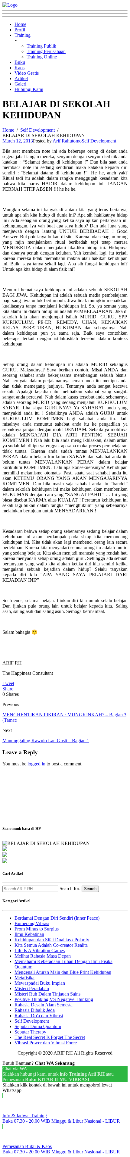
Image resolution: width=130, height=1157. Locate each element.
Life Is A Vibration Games (40, 950)
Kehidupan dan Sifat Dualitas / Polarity (52, 939)
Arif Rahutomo (67, 140)
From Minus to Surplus (37, 928)
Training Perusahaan (46, 51)
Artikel (21, 78)
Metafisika (24, 977)
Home (20, 24)
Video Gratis (27, 73)
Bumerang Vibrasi (32, 923)
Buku (20, 62)
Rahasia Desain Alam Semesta (44, 1004)
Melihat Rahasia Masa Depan (43, 955)
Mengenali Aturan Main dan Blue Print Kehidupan (63, 972)
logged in (36, 763)
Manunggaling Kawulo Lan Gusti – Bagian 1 (45, 740)
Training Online (42, 56)
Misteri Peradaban (32, 988)
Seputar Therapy (30, 1031)
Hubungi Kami (29, 89)
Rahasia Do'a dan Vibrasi (39, 1015)
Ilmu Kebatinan (29, 934)
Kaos (19, 67)
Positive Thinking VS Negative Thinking (54, 999)
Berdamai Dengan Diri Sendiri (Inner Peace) (57, 918)
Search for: (70, 888)
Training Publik (41, 45)
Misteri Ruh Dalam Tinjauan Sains (47, 993)
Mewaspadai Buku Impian (40, 983)
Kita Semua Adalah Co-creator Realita (51, 945)
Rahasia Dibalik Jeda (35, 1010)
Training (23, 35)
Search (90, 889)
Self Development (99, 140)
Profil (20, 29)
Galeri (20, 83)
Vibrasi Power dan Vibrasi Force (46, 1042)
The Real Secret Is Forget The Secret (50, 1037)
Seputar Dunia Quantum (38, 1026)
